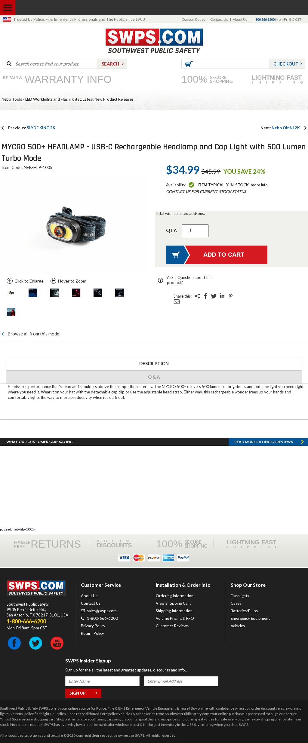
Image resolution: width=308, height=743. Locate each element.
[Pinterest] (231, 296)
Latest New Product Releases (108, 99)
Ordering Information (174, 595)
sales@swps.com (102, 610)
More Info (259, 184)
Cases (236, 603)
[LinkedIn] (222, 296)
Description (154, 363)
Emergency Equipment (250, 618)
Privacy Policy (93, 625)
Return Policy (92, 633)
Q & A (154, 377)
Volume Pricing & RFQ (175, 618)
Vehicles (238, 625)
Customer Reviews (172, 625)
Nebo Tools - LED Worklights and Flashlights (40, 99)
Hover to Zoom (72, 280)
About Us (240, 19)
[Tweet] (214, 296)
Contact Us (219, 19)
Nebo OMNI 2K (280, 127)
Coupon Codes (193, 19)
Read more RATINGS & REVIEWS (263, 441)
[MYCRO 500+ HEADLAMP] (11, 293)
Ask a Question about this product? (189, 280)
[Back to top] (288, 723)
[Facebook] (205, 296)
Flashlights (240, 595)
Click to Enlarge (29, 280)
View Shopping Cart (173, 603)
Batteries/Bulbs (244, 610)
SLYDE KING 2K (31, 127)
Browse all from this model (34, 333)
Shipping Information (174, 610)
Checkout (286, 63)
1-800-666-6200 (102, 618)
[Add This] (197, 296)
